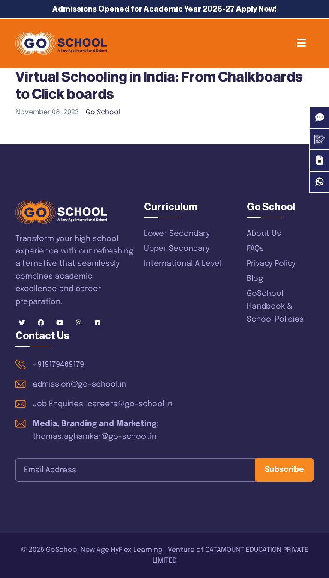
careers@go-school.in (130, 404)
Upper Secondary (176, 249)
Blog (255, 279)
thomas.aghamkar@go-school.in (94, 437)
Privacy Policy (271, 264)
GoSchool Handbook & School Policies (275, 306)
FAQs (255, 249)
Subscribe (284, 470)
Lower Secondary (177, 234)
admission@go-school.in (79, 384)
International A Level (182, 264)
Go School (103, 112)
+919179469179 (58, 365)
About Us (264, 234)
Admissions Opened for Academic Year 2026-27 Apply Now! (164, 9)
